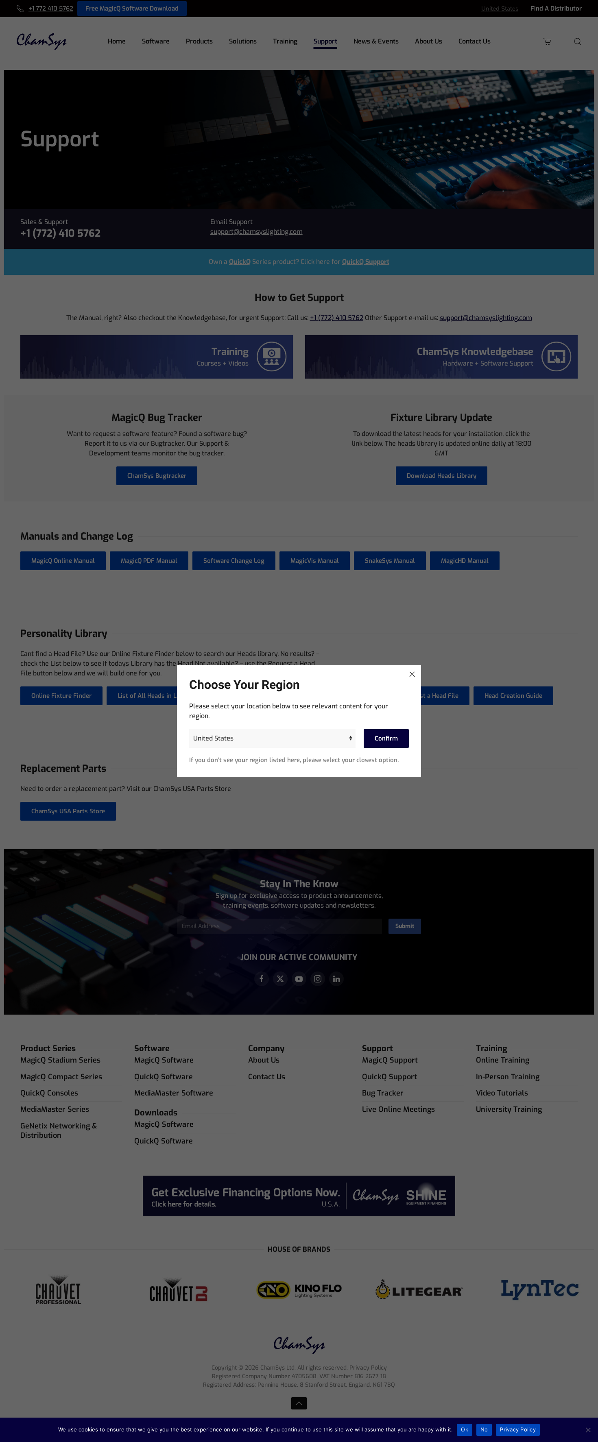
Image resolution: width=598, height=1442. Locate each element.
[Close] (412, 674)
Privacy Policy (518, 1429)
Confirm (386, 738)
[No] (588, 1430)
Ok (464, 1429)
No (484, 1429)
